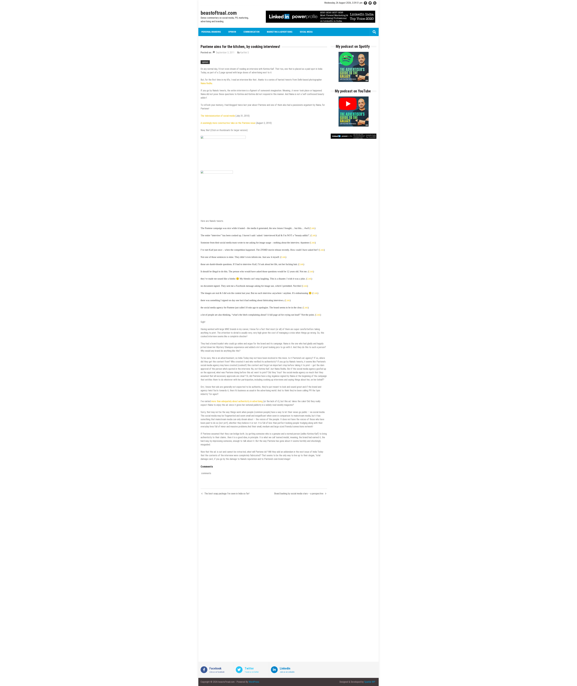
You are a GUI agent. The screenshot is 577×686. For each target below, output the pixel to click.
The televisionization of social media (218, 115)
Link (312, 228)
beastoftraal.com (219, 13)
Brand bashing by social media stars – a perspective (298, 493)
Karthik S (244, 52)
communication (251, 32)
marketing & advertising (279, 32)
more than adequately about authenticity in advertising (237, 401)
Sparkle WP (369, 681)
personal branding (211, 32)
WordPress (254, 681)
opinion (232, 32)
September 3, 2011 (225, 52)
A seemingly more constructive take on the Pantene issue (228, 123)
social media (306, 32)
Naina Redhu (206, 83)
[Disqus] (264, 541)
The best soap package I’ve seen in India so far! (226, 493)
